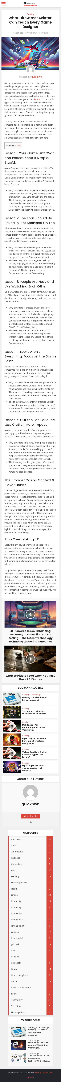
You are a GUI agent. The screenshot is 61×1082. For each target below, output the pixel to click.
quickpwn (32, 32)
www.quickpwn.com (43, 1072)
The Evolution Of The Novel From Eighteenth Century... (39, 1058)
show (17, 145)
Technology (35, 694)
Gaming (30, 14)
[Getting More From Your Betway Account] (19, 1032)
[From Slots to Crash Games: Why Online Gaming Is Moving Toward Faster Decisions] (19, 1045)
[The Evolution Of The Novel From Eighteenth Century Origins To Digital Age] (19, 1058)
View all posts (30, 816)
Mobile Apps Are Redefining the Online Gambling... (33, 727)
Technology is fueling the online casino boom (34, 712)
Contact (30, 1077)
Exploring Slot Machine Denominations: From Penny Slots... (34, 741)
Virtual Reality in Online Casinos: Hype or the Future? (34, 754)
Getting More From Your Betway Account (34, 698)
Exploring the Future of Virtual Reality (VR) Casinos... (33, 768)
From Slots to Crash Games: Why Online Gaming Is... (38, 1045)
